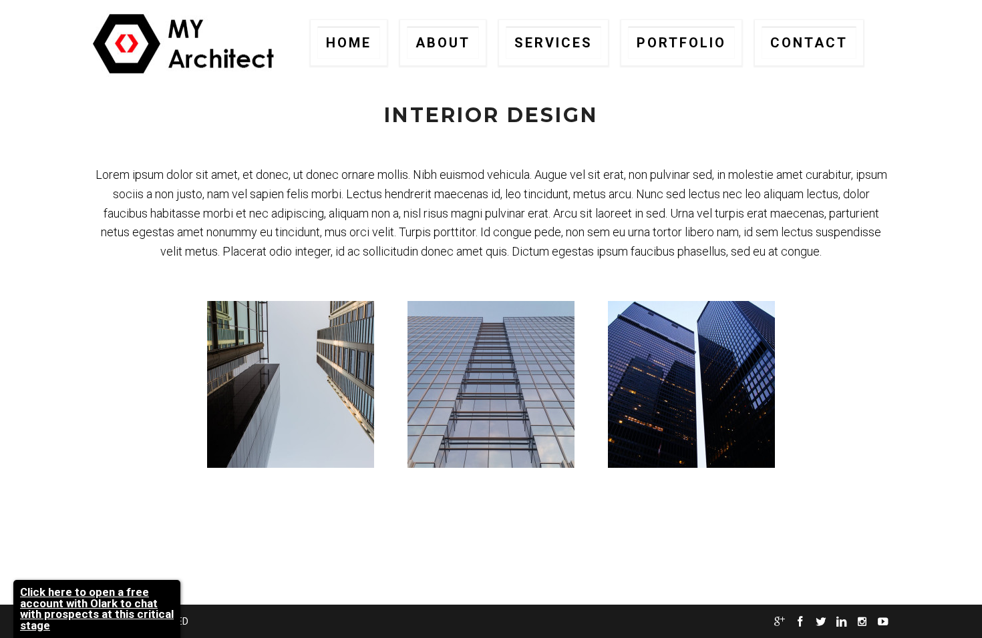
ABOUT (443, 43)
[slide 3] (691, 384)
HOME (348, 43)
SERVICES (553, 43)
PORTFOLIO (681, 43)
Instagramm (861, 622)
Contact (809, 43)
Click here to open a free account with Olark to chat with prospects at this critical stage (97, 608)
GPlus (779, 622)
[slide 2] (491, 384)
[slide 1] (290, 384)
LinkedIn (841, 622)
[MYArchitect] (185, 43)
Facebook (799, 622)
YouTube (882, 622)
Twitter (820, 622)
